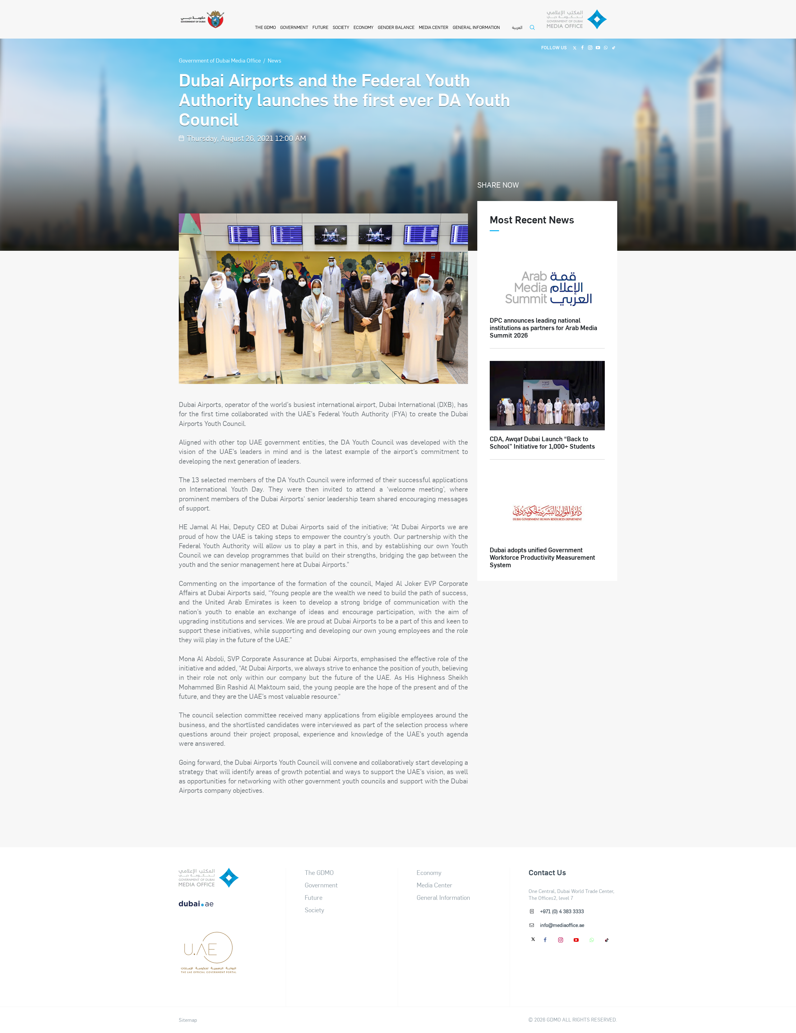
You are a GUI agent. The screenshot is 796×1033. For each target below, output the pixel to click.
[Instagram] (590, 47)
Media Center (433, 27)
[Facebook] (582, 47)
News (274, 60)
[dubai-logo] (209, 939)
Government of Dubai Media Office (220, 60)
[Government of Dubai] (202, 19)
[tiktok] (607, 939)
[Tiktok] (614, 47)
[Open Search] (533, 31)
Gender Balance (396, 27)
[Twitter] (575, 47)
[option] (323, 298)
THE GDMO (265, 27)
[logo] (209, 878)
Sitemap (188, 1019)
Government (294, 27)
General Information (476, 27)
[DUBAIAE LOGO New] (209, 908)
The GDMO (319, 872)
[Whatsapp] (606, 47)
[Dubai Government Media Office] (582, 21)
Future (320, 27)
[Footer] (209, 970)
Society (341, 27)
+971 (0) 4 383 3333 (562, 911)
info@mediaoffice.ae (562, 925)
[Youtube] (598, 47)
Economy (363, 27)
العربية (517, 27)
